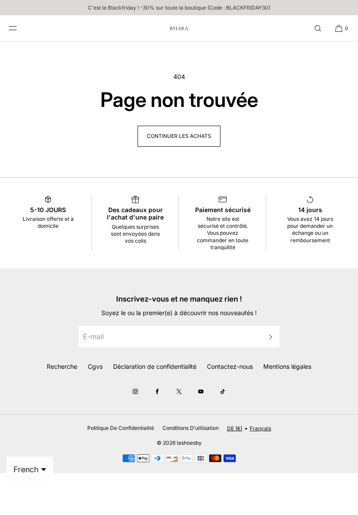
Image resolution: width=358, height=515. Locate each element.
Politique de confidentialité (120, 428)
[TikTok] (222, 391)
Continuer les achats (179, 136)
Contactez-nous (230, 366)
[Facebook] (157, 391)
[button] (317, 28)
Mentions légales (287, 366)
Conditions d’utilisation (190, 428)
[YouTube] (200, 391)
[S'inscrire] (268, 336)
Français (260, 428)
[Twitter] (179, 391)
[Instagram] (135, 391)
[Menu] (19, 28)
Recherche (62, 366)
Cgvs (95, 366)
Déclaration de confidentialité (154, 366)
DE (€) (234, 428)
